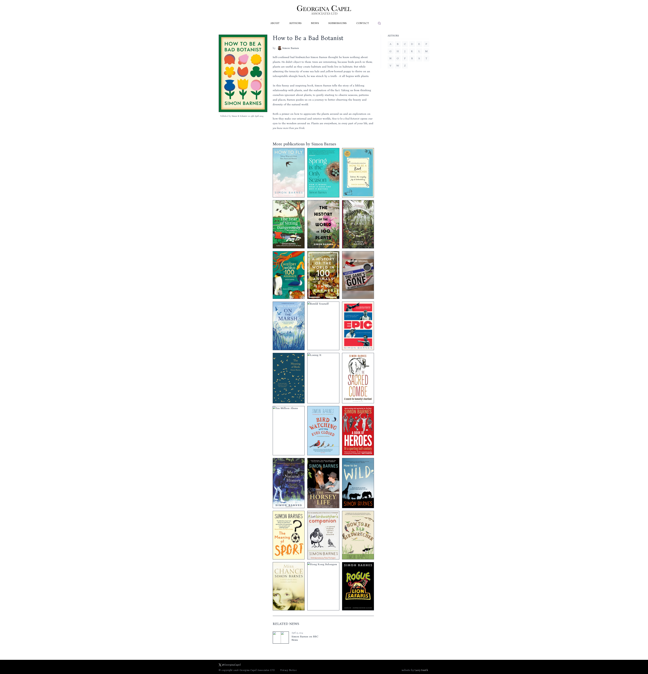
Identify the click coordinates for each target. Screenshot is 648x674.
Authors (295, 23)
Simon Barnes (290, 48)
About (275, 23)
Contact (362, 23)
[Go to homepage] (324, 10)
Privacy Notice (288, 670)
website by (415, 670)
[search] (379, 23)
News (315, 23)
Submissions (337, 23)
